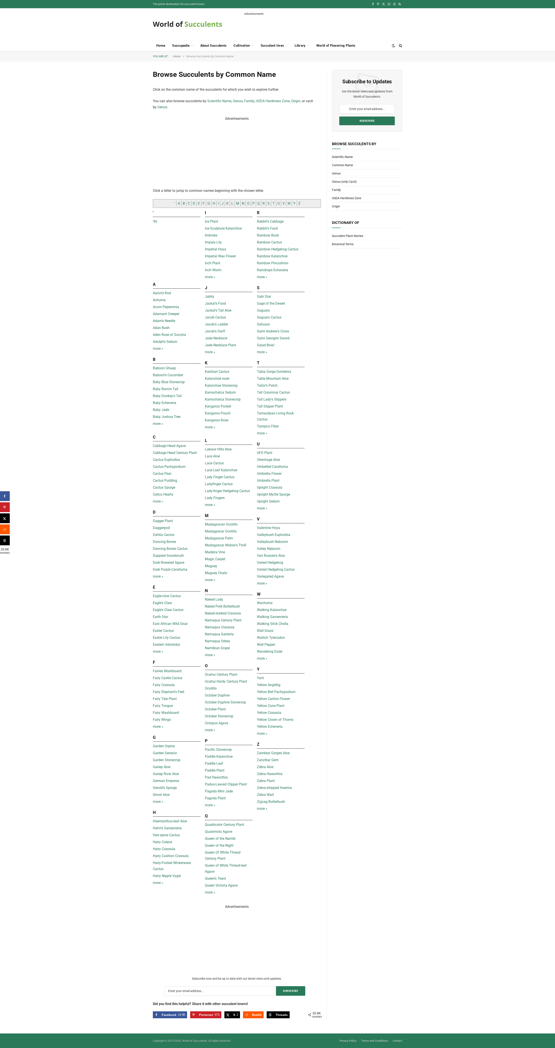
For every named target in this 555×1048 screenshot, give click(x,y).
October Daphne (217, 695)
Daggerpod (161, 528)
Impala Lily (213, 242)
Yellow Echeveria (269, 726)
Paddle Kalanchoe (219, 756)
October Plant (215, 709)
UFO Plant (264, 453)
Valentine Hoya (268, 528)
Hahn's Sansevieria (167, 828)
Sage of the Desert (271, 303)
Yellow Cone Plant (270, 706)
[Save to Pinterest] (5, 507)
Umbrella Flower (269, 473)
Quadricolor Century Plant (224, 825)
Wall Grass (265, 631)
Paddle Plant (214, 770)
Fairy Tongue (163, 706)
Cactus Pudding (165, 480)
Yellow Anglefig (268, 685)
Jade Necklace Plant (220, 345)
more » (158, 349)
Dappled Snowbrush (168, 556)
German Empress (166, 781)
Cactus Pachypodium (169, 467)
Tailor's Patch (267, 385)
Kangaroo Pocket (218, 406)
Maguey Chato (216, 573)
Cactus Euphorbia (166, 460)
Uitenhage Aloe (268, 460)
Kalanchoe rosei (217, 378)
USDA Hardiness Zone (273, 101)
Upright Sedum (268, 501)
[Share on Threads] (5, 540)
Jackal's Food (215, 303)
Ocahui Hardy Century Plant (226, 681)
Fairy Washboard (166, 713)
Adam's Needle (164, 321)
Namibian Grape (217, 648)
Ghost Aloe (161, 795)
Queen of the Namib (220, 838)
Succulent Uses (272, 46)
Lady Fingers (215, 498)
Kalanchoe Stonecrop (221, 385)
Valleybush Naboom (272, 542)
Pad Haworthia (216, 777)
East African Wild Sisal (170, 624)
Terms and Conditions (374, 1040)
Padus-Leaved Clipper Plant (226, 784)
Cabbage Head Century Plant (175, 453)
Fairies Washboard (167, 671)
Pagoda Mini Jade (219, 791)
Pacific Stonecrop (218, 749)
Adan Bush (161, 328)
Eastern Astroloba (166, 644)
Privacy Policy (348, 1040)
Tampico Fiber (268, 426)
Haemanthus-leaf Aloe (170, 821)
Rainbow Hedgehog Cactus (277, 249)
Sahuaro (263, 324)
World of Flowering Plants (336, 46)
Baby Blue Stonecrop (169, 382)
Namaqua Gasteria (219, 634)
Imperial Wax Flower (220, 256)
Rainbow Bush (268, 235)
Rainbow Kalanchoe (272, 256)
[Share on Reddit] (5, 529)
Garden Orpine (164, 746)
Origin (295, 101)
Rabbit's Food (267, 228)
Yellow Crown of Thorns (275, 720)
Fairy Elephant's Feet (168, 692)
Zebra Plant (266, 781)
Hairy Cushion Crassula (171, 856)
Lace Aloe (212, 456)
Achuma (159, 300)
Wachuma (265, 603)
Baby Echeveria (164, 403)
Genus (238, 101)
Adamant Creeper (166, 314)
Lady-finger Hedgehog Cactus (227, 491)
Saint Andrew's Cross (273, 331)
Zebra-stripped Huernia (274, 788)
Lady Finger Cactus (219, 477)
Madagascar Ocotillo (221, 531)
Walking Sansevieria (272, 617)
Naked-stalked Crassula (223, 613)
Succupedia (180, 46)
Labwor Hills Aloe (218, 449)
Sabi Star (264, 296)
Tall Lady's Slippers (271, 399)
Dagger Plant (163, 521)
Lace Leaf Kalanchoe (221, 470)
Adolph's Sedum (165, 342)
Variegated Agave (270, 576)
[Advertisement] (323, 25)
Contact (397, 1040)
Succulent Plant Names (347, 236)
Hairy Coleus (162, 842)
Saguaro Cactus (269, 317)
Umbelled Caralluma (272, 467)
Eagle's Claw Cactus (168, 610)
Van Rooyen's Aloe (271, 556)
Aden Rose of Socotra (169, 335)
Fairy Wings (162, 720)
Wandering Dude (269, 651)
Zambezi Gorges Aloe (273, 753)
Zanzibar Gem (268, 760)
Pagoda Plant (215, 798)
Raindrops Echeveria (272, 270)
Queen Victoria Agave (221, 885)
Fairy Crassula (164, 685)
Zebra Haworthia (269, 774)
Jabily (209, 296)
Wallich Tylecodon (271, 638)
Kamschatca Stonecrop (223, 399)
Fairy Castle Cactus (167, 678)
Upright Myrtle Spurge (273, 494)
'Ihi (155, 221)
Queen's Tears (215, 878)
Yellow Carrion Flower (273, 699)
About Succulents (213, 46)
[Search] (400, 46)
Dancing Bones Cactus (170, 549)
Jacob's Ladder (216, 324)
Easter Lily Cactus (166, 638)
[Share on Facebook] (5, 496)
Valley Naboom (268, 549)
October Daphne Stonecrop (225, 702)
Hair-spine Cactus (166, 835)
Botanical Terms (343, 244)
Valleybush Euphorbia (273, 535)
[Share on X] (5, 518)
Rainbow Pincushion (272, 263)
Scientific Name (219, 101)
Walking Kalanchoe (271, 610)
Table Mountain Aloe (273, 378)
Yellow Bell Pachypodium (276, 692)
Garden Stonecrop (166, 760)
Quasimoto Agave (218, 832)
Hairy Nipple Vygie (167, 876)
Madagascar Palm (219, 538)
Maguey (211, 566)
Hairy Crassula (164, 849)
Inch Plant (212, 263)
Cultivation (241, 46)
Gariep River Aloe (166, 774)
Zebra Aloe (265, 767)
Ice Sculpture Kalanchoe (223, 228)
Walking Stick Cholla (272, 624)
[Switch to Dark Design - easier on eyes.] (393, 45)
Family (249, 101)
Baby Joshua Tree (166, 417)
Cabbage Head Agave (169, 446)
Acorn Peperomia (166, 307)
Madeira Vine (215, 552)
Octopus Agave (216, 723)
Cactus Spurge (164, 487)
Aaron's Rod (162, 293)
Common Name (342, 165)
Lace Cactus (214, 463)
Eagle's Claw (162, 603)
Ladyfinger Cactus (219, 484)
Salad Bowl (265, 345)
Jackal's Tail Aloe (218, 310)
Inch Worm (213, 270)
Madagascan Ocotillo (221, 524)
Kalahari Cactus (217, 372)
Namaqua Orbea (217, 641)
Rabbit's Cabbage (270, 221)
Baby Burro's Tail (165, 389)
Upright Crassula (269, 487)
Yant (260, 678)
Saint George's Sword (273, 338)
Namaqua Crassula (219, 627)
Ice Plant (211, 221)
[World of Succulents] (187, 24)
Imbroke (211, 235)
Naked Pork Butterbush (222, 606)
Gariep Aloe (161, 767)
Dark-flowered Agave (168, 562)
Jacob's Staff (215, 331)
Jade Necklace (216, 338)
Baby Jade (161, 410)
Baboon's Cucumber (168, 375)
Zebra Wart (265, 795)
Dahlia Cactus (163, 535)
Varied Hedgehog (270, 562)
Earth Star (160, 617)
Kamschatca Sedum (220, 392)
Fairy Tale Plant (165, 699)
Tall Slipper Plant (270, 406)
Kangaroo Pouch (217, 413)
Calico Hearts (163, 494)
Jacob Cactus (215, 317)
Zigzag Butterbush (271, 802)
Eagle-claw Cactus (167, 596)
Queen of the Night (219, 845)
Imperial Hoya (215, 249)
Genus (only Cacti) (344, 181)
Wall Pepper (266, 644)
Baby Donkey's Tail (167, 396)
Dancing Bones (164, 542)
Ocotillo (211, 688)
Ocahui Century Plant (221, 674)
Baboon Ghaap (164, 368)
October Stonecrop (219, 716)
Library (300, 46)
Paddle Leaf (214, 763)
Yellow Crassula (269, 713)
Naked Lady (214, 599)
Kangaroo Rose (216, 420)
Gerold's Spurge (165, 788)
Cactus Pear (162, 473)
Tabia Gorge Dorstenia (274, 372)
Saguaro (263, 310)
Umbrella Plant (268, 480)
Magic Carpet (215, 559)
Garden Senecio (165, 753)
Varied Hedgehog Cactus (276, 569)
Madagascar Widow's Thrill (225, 545)
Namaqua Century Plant (223, 620)
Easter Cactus (163, 631)
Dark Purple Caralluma (170, 569)
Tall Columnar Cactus (273, 392)
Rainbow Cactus (269, 242)
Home (160, 46)
